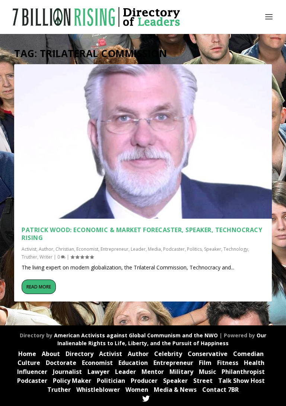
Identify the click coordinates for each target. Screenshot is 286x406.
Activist (29, 249)
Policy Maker (72, 381)
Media (154, 249)
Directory (79, 354)
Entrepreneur (114, 249)
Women (136, 389)
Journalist (67, 372)
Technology (235, 249)
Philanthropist (243, 372)
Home (27, 354)
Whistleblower (98, 389)
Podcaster (174, 249)
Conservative (208, 354)
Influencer (32, 372)
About (51, 354)
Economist (87, 249)
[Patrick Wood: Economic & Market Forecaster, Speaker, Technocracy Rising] (142, 141)
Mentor (153, 372)
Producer (144, 381)
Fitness (227, 363)
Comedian (248, 354)
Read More (38, 287)
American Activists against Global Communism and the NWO (136, 335)
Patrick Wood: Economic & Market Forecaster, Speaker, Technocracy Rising (142, 234)
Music (207, 372)
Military (181, 372)
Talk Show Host (241, 381)
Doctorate (61, 363)
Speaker (212, 249)
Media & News (175, 389)
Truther (29, 257)
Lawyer (98, 372)
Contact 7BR (220, 389)
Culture (29, 363)
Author (46, 249)
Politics (194, 249)
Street (203, 381)
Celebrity (168, 354)
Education (133, 363)
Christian (64, 249)
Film (205, 363)
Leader (138, 249)
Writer (46, 257)
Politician (111, 381)
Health (254, 363)
